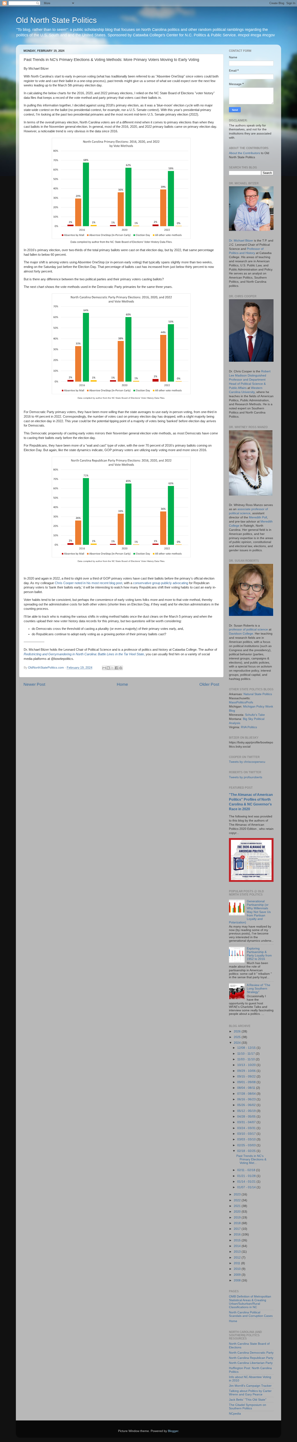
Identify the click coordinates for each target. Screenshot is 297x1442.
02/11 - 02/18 (246, 1170)
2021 (238, 1206)
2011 (237, 1263)
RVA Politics (249, 727)
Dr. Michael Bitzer (241, 240)
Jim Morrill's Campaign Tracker (250, 1385)
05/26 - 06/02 (247, 1105)
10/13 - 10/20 (247, 1065)
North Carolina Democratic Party (251, 1352)
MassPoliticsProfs (241, 702)
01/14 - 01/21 (247, 1181)
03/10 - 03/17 (247, 1133)
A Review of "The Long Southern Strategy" (258, 988)
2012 (238, 1257)
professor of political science (248, 629)
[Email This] (104, 668)
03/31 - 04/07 (247, 1122)
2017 (238, 1228)
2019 (238, 1217)
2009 (238, 1274)
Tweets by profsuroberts (245, 777)
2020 (238, 1211)
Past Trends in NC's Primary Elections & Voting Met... (251, 1159)
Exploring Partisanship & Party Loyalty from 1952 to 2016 (259, 954)
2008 (238, 1280)
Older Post (209, 684)
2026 (238, 1031)
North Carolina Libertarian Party (251, 1363)
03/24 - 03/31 (247, 1128)
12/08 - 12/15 (247, 1047)
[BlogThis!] (108, 668)
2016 (238, 1234)
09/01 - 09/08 (247, 1082)
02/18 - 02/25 (247, 1151)
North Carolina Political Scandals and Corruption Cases (251, 1314)
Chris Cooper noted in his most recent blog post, (89, 583)
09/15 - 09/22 (247, 1076)
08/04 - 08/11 (246, 1087)
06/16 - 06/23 (247, 1099)
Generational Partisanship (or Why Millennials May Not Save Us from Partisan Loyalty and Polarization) (250, 912)
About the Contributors (244, 153)
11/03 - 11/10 (246, 1059)
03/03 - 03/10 (247, 1139)
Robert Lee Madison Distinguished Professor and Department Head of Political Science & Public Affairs (249, 380)
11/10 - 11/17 (246, 1053)
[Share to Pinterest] (120, 668)
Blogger (173, 1431)
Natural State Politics (258, 694)
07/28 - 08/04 (247, 1093)
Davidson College (241, 633)
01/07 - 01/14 (247, 1187)
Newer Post (34, 684)
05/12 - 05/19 (247, 1111)
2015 (238, 1240)
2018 (238, 1223)
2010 (238, 1269)
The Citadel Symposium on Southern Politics (247, 1406)
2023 (238, 1194)
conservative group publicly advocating (160, 583)
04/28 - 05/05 (247, 1116)
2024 (238, 1042)
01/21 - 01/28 (247, 1176)
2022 (238, 1200)
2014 (238, 1246)
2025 (238, 1037)
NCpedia (235, 1413)
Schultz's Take (255, 714)
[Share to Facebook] (116, 668)
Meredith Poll (258, 517)
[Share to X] (112, 668)
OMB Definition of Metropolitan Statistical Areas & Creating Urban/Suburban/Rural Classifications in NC (250, 1302)
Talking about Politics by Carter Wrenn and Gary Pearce (250, 1392)
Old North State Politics (56, 20)
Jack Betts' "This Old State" (247, 1399)
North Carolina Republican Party (251, 1358)
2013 (238, 1251)
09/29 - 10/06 (247, 1070)
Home (122, 684)
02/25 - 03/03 (247, 1145)
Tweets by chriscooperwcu (247, 761)
